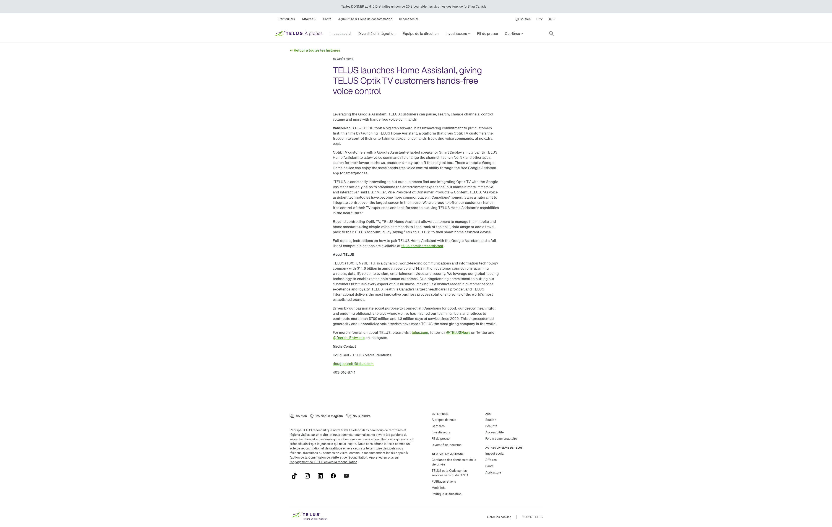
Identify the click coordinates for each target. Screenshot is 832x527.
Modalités (438, 487)
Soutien (490, 419)
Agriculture (493, 472)
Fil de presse (487, 33)
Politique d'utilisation (447, 494)
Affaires (491, 459)
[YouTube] (347, 476)
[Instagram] (308, 476)
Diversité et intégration (377, 33)
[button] (458, 33)
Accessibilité (494, 432)
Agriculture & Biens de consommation (365, 19)
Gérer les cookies (499, 517)
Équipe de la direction (421, 33)
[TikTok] (295, 476)
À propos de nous (444, 419)
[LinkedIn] (321, 476)
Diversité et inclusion (447, 445)
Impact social (408, 19)
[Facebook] (334, 476)
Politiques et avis (444, 481)
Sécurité (491, 426)
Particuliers (287, 19)
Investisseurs (441, 432)
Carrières (438, 426)
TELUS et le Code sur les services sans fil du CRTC (450, 472)
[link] (340, 33)
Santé (327, 19)
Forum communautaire (501, 438)
